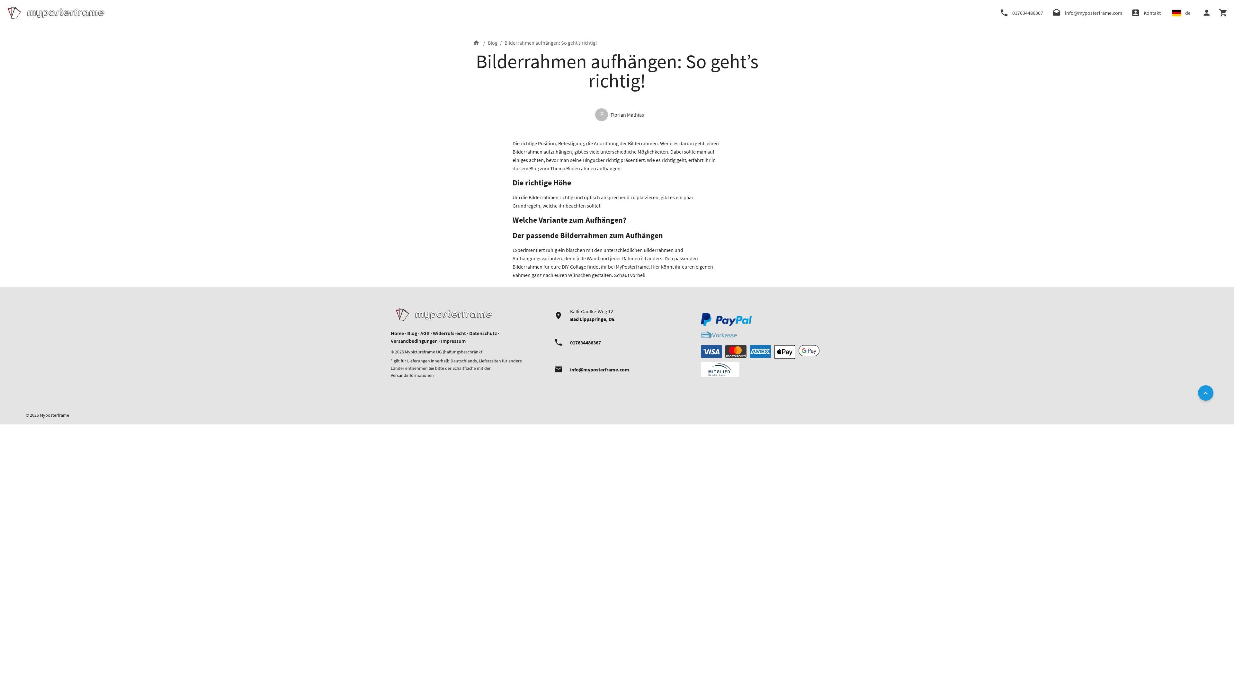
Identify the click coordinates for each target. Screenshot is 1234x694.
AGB (425, 333)
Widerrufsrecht (449, 333)
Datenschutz (483, 333)
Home (397, 333)
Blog (492, 43)
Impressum (453, 341)
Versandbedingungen (414, 341)
